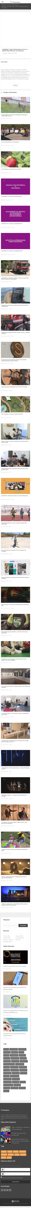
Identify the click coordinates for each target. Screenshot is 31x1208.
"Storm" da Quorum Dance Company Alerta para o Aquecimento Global (14, 877)
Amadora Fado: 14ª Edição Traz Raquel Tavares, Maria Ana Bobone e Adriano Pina (20, 1141)
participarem (14, 1088)
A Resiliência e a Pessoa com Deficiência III (12, 251)
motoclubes (22, 1055)
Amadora (6, 1055)
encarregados (7, 1079)
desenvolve (7, 1052)
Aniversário (22, 1151)
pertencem (6, 1058)
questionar (14, 1052)
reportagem (7, 1061)
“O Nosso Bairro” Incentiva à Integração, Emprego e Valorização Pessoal (14, 115)
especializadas (14, 1058)
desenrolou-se (19, 1064)
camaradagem (14, 1055)
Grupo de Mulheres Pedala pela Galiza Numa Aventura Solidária (15, 578)
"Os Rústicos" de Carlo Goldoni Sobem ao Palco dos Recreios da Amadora (14, 823)
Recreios (21, 1052)
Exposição (4, 1154)
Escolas (9, 1157)
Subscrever (15, 1181)
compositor (23, 1073)
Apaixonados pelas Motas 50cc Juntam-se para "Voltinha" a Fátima (15, 333)
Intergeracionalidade (9, 1064)
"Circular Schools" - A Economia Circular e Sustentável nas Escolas (15, 714)
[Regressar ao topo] (26, 1198)
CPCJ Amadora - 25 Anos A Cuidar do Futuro (12, 414)
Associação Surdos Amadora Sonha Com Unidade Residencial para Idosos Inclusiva (13, 360)
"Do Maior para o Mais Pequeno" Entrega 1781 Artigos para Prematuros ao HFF (15, 741)
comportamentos (8, 1085)
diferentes (6, 1070)
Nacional (6, 1049)
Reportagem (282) (19, 938)
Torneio (17, 1154)
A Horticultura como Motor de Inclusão (11, 169)
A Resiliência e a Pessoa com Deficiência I (11, 196)
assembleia (22, 1088)
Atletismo (6, 1091)
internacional (23, 1070)
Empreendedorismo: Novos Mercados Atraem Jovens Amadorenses (14, 469)
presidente (6, 1088)
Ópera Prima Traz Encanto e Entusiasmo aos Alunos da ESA (15, 605)
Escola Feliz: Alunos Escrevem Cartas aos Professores (14, 495)
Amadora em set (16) (8, 939)
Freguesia (22, 1082)
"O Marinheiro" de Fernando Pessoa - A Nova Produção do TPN (15, 768)
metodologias (7, 1073)
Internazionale (14, 1070)
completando (23, 1061)
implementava (14, 1067)
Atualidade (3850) (7, 941)
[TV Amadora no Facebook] (2, 1190)
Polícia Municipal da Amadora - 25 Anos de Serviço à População (14, 632)
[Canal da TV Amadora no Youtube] (10, 1190)
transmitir (6, 1067)
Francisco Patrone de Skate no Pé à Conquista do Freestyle (13, 550)
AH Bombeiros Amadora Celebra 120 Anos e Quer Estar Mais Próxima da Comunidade (15, 278)
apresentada (16, 1073)
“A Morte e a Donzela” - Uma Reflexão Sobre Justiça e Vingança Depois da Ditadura (14, 904)
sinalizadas (17, 1085)
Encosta (3, 1157)
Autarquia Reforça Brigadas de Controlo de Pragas (14, 387)
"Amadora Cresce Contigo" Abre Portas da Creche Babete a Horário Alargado (14, 659)
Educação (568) (19, 936)
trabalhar (6, 1076)
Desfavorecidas (14, 1076)
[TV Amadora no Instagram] (7, 1190)
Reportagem (15, 4)
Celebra (10, 1151)
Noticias (9, 4)
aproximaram (23, 1067)
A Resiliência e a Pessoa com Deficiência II (11, 223)
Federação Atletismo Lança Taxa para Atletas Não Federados (14, 523)
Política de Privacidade (17, 1177)
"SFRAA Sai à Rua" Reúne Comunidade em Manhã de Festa (14, 850)
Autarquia (23, 1154)
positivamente (13, 1049)
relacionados (15, 1061)
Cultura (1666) (6, 936)
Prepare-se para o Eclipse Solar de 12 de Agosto (14, 966)
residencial (23, 1058)
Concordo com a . (12, 1177)
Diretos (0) (17, 939)
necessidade (16, 1079)
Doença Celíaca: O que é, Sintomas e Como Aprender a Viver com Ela (15, 442)
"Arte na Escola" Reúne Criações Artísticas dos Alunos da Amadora (15, 687)
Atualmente (15, 1082)
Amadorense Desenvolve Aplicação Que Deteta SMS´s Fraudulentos (14, 305)
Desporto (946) (6, 938)
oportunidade (7, 1082)
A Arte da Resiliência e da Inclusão (10, 142)
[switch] (1, 1177)
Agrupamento (22, 1049)
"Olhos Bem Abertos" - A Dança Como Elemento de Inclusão (14, 795)
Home (4, 4)
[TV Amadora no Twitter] (4, 1190)
